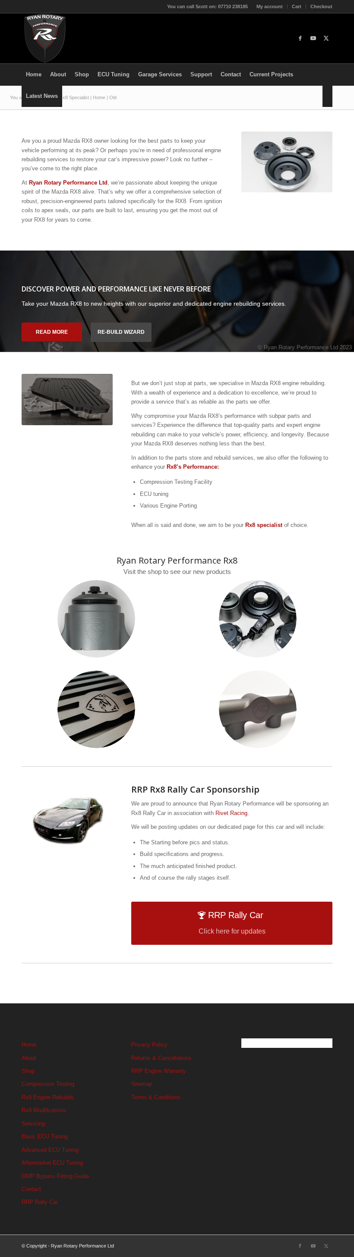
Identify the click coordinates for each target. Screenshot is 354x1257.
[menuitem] (270, 6)
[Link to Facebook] (300, 38)
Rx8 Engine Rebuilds (48, 1097)
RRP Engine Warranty (158, 1071)
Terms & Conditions (155, 1097)
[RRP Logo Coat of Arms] (45, 38)
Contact (31, 1189)
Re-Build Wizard (121, 332)
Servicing (33, 1123)
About (29, 1058)
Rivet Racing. (232, 813)
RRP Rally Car (40, 1202)
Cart (296, 6)
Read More (52, 332)
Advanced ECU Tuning (50, 1150)
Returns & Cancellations (161, 1058)
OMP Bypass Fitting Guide (55, 1176)
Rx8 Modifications (44, 1110)
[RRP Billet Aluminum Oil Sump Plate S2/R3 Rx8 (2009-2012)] (67, 399)
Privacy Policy (149, 1044)
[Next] (346, 293)
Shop (28, 1071)
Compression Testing (48, 1084)
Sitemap (141, 1084)
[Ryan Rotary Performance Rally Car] (67, 818)
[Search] (327, 96)
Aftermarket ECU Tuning (52, 1163)
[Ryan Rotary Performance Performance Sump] (96, 709)
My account (269, 6)
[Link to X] (325, 38)
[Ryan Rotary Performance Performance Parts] (286, 162)
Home (29, 1044)
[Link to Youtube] (313, 38)
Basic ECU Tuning (45, 1136)
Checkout (321, 6)
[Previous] (7, 293)
